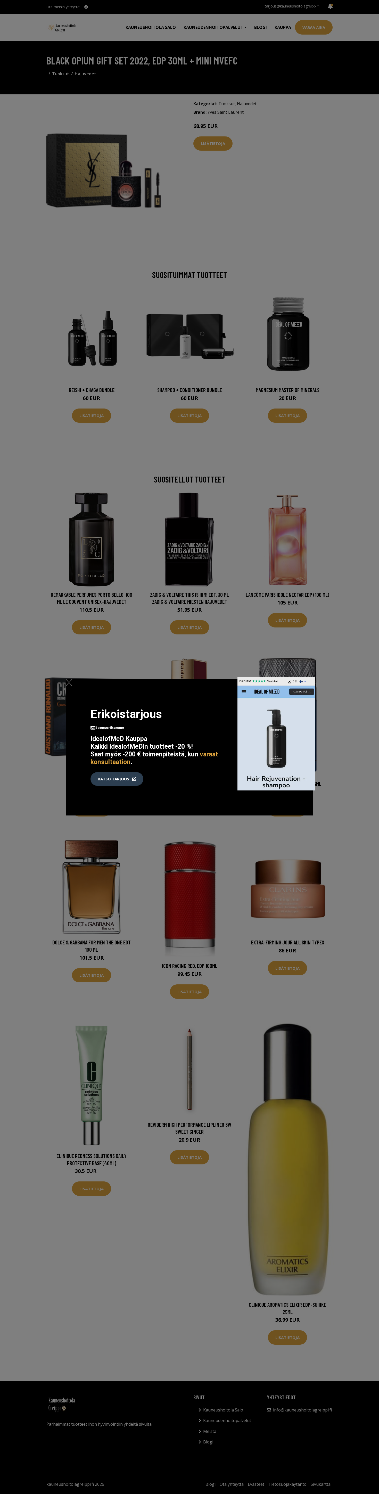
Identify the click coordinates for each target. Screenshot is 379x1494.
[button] (116, 779)
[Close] (69, 682)
